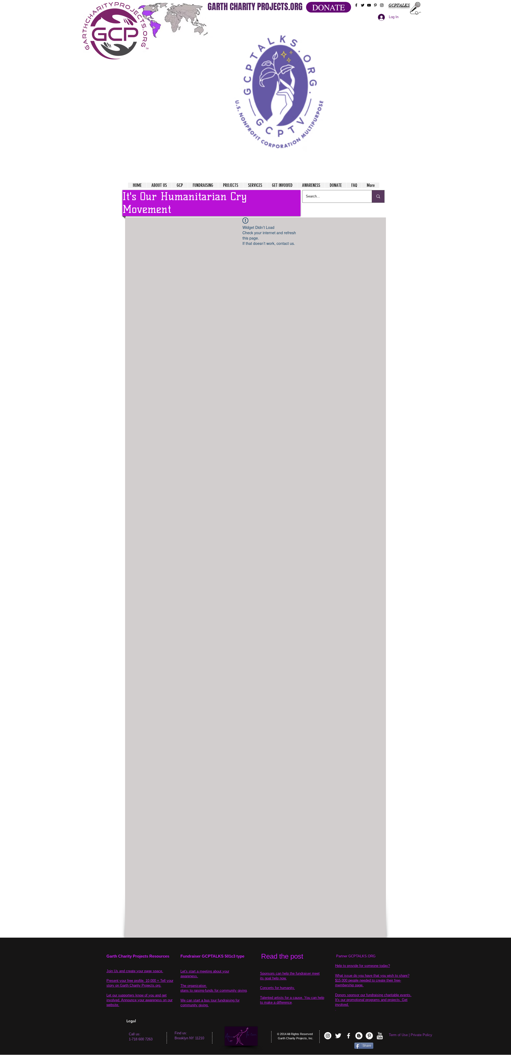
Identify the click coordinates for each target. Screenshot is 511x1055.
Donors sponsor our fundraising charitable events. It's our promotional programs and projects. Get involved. (373, 1000)
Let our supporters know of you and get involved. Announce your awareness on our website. (139, 1000)
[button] (280, 85)
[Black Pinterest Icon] (375, 5)
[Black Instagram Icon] (382, 5)
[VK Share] (337, 1046)
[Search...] (378, 196)
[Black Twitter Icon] (362, 5)
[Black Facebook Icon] (356, 5)
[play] (332, 21)
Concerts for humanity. (277, 988)
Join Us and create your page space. (134, 971)
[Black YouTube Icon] (369, 5)
